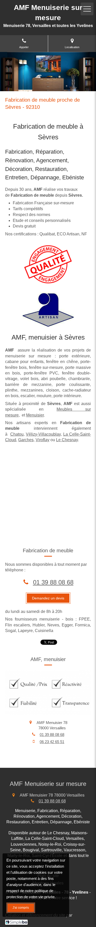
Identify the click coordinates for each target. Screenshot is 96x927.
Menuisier (35, 415)
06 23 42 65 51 (52, 742)
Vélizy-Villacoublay (43, 434)
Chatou (17, 434)
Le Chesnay (67, 440)
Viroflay (42, 440)
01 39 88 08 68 (53, 582)
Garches (26, 440)
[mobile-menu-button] (87, 9)
